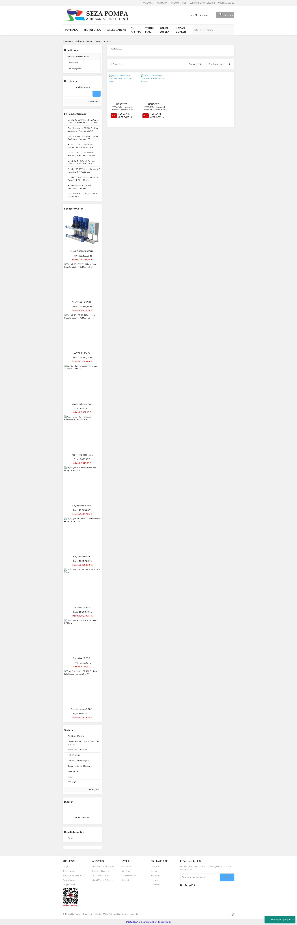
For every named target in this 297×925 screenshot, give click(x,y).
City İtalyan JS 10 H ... (82, 607)
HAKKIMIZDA (161, 3)
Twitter (154, 871)
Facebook (155, 866)
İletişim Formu (69, 884)
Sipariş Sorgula (70, 880)
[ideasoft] (132, 922)
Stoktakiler (117, 64)
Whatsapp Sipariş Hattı (282, 919)
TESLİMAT (174, 3)
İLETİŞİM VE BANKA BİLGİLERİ (202, 3)
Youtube (154, 880)
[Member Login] (186, 15)
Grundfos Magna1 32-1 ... (82, 709)
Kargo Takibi (68, 871)
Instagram (155, 875)
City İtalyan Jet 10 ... (82, 556)
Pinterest (155, 884)
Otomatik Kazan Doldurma (99, 41)
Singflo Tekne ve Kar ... (82, 404)
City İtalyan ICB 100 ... (82, 505)
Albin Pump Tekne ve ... (82, 455)
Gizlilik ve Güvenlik (100, 871)
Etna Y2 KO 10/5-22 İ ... (82, 353)
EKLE (227, 877)
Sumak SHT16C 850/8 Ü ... (82, 251)
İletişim (66, 866)
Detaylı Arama (92, 101)
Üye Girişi (125, 871)
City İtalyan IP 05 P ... (82, 658)
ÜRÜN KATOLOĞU (226, 3)
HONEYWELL (122, 104)
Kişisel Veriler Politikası (102, 880)
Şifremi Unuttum (128, 875)
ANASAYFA (148, 3)
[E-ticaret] (148, 922)
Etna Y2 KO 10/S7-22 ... (82, 302)
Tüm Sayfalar (93, 789)
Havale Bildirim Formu (73, 875)
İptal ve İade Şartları (101, 875)
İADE (184, 3)
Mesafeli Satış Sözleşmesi (103, 866)
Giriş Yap (203, 15)
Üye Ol (193, 15)
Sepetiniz (125, 880)
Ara (96, 93)
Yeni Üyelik (126, 866)
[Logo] (96, 15)
